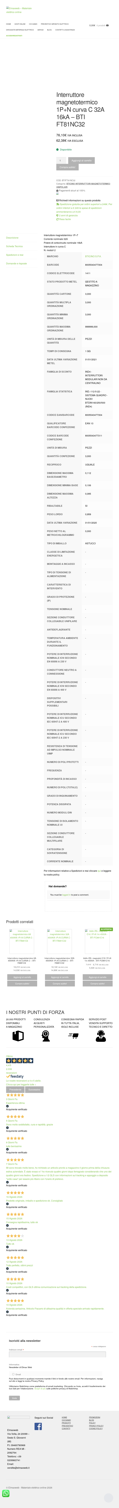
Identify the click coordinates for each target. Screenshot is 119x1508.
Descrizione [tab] (12, 237)
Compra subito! (67, 167)
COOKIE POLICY (96, 1428)
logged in (66, 894)
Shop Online (20, 24)
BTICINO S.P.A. (93, 256)
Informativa (14, 1364)
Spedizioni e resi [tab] (14, 254)
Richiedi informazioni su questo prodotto (80, 200)
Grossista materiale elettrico (20, 30)
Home (8, 24)
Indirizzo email (16, 1349)
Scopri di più (40, 1388)
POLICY (92, 1422)
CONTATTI (66, 1428)
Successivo (34, 1089)
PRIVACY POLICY (96, 1425)
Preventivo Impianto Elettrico (55, 24)
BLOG (49, 30)
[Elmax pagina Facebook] (46, 1426)
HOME (64, 1417)
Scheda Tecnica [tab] (14, 246)
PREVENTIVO (67, 1425)
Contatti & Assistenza (65, 30)
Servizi (40, 30)
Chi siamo (33, 24)
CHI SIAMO (66, 1420)
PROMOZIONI (94, 1417)
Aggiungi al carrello (82, 160)
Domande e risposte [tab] (16, 263)
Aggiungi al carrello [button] (22, 977)
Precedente (15, 1089)
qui (99, 870)
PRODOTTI (66, 1422)
